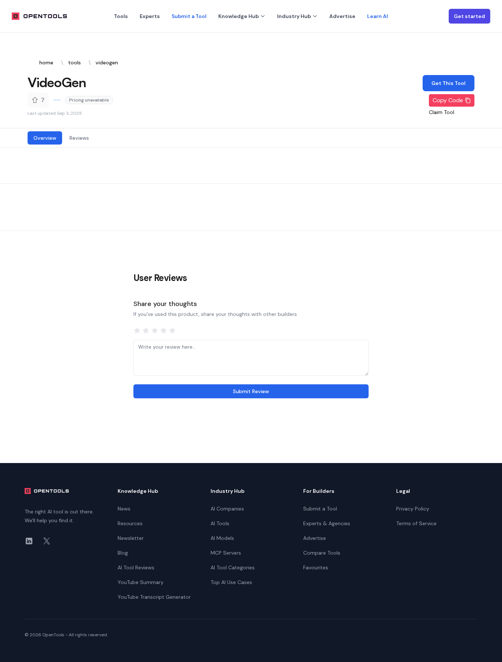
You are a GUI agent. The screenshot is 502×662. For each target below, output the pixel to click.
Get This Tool (448, 83)
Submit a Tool (189, 16)
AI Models (222, 538)
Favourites (315, 567)
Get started (469, 16)
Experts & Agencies (326, 523)
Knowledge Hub (238, 16)
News (124, 508)
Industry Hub (294, 16)
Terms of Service (416, 523)
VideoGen (57, 82)
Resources (130, 523)
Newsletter (131, 538)
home (46, 62)
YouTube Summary (141, 582)
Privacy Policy (412, 508)
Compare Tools (321, 552)
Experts (150, 16)
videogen (107, 62)
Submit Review (251, 391)
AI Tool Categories (233, 567)
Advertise (342, 16)
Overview (44, 138)
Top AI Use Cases (231, 582)
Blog (123, 552)
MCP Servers (226, 552)
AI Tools (220, 523)
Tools (121, 16)
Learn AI (377, 16)
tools (74, 62)
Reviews (79, 138)
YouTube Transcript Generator (154, 597)
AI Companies (227, 508)
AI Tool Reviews (136, 567)
